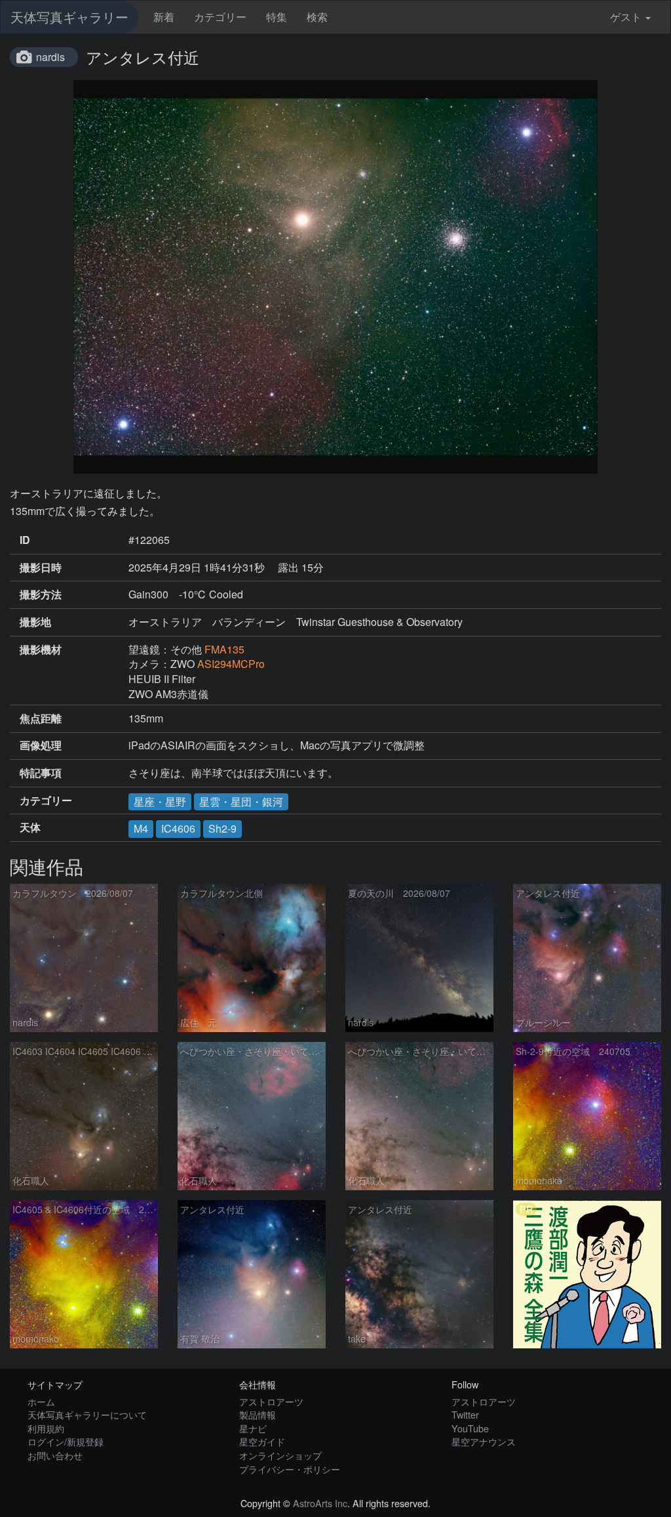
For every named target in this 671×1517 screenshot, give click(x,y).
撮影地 (35, 622)
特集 (276, 16)
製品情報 (257, 1414)
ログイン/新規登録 (66, 1441)
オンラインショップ (280, 1455)
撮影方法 (41, 594)
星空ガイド (262, 1441)
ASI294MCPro (231, 663)
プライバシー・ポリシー (289, 1469)
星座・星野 (160, 801)
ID (25, 540)
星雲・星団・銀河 (241, 801)
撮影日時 (41, 567)
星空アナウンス (483, 1441)
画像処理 (41, 745)
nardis (50, 56)
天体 (30, 827)
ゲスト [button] (625, 16)
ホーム (41, 1401)
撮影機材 (41, 649)
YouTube (470, 1428)
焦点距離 (41, 718)
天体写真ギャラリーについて (87, 1414)
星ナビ (253, 1428)
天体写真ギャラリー (69, 16)
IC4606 (178, 828)
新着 (163, 16)
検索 (317, 16)
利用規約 (46, 1428)
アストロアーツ (271, 1401)
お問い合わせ (55, 1455)
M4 (141, 828)
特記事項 (41, 773)
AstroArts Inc (320, 1503)
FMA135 (224, 649)
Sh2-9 (222, 828)
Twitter (465, 1414)
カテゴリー (220, 16)
